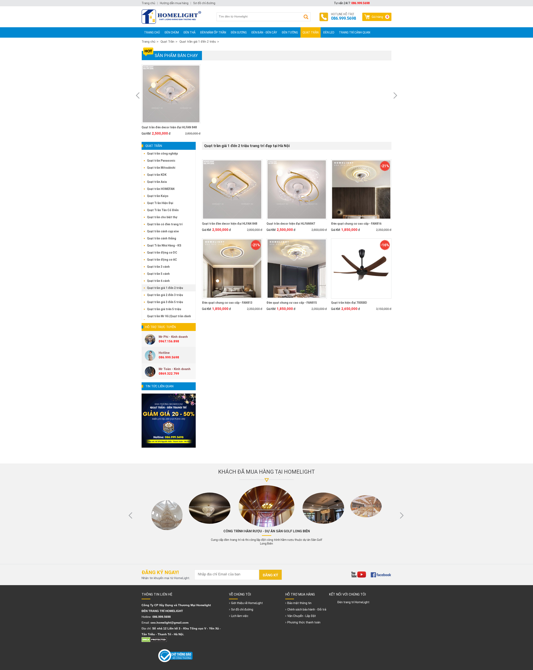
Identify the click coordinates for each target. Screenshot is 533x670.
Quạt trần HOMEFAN (160, 189)
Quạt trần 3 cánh (158, 266)
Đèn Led (328, 32)
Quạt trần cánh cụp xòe (163, 231)
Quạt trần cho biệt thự (162, 217)
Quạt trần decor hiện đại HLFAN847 (290, 223)
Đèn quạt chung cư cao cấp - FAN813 (227, 302)
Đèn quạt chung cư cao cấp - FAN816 (356, 223)
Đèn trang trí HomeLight (353, 602)
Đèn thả (189, 32)
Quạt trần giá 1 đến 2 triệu (197, 41)
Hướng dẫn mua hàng (174, 3)
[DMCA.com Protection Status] (154, 641)
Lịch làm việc (239, 616)
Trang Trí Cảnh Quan (354, 32)
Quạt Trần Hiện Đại (160, 203)
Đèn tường (290, 32)
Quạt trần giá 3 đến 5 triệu (165, 302)
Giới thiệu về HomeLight (247, 603)
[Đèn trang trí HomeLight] (173, 16)
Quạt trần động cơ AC (162, 259)
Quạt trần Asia (157, 181)
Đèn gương (239, 32)
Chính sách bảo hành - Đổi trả (306, 609)
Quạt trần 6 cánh (158, 280)
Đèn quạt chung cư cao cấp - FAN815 (291, 302)
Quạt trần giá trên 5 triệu (164, 309)
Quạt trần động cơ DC (162, 252)
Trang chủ (152, 32)
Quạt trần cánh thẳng (161, 238)
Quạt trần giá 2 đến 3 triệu (165, 295)
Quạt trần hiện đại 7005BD (349, 302)
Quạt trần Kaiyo (157, 196)
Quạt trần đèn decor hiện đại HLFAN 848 (169, 127)
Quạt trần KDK (157, 174)
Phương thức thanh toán (303, 622)
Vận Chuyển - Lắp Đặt (301, 616)
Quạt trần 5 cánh (158, 273)
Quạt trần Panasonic (161, 160)
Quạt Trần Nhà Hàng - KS (164, 245)
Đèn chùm (171, 32)
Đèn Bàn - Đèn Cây (264, 32)
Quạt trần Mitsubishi (161, 167)
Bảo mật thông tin (299, 603)
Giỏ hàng (380, 17)
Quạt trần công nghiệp (162, 153)
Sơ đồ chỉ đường (242, 609)
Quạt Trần (311, 32)
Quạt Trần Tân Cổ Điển (163, 210)
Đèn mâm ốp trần (213, 32)
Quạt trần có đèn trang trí (165, 224)
